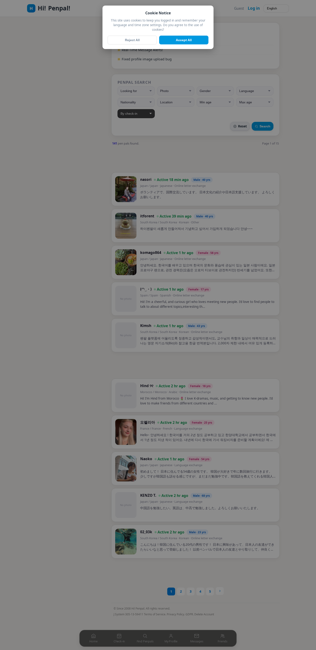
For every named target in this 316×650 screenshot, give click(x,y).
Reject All (132, 40)
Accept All (184, 40)
